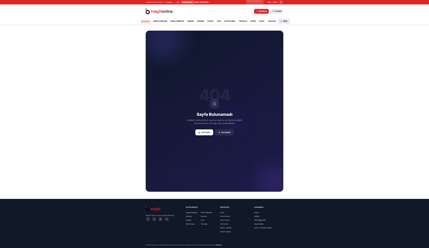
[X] (154, 219)
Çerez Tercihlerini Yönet (263, 228)
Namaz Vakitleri (226, 228)
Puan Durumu (225, 220)
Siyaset (210, 21)
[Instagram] (160, 219)
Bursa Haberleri (177, 21)
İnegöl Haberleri (160, 21)
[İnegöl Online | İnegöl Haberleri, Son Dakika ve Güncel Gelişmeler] (159, 11)
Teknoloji (243, 21)
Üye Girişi (277, 11)
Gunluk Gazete (225, 232)
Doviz (222, 212)
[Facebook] (148, 219)
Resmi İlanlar (259, 224)
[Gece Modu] (281, 2)
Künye (269, 2)
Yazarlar (272, 21)
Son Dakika (145, 21)
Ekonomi (200, 21)
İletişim (275, 2)
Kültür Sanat (230, 21)
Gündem (190, 21)
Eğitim (253, 21)
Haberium (219, 245)
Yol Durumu (224, 224)
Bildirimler (263, 11)
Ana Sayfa (206, 132)
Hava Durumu (225, 216)
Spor (219, 21)
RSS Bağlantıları (260, 220)
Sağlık (261, 21)
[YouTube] (166, 219)
